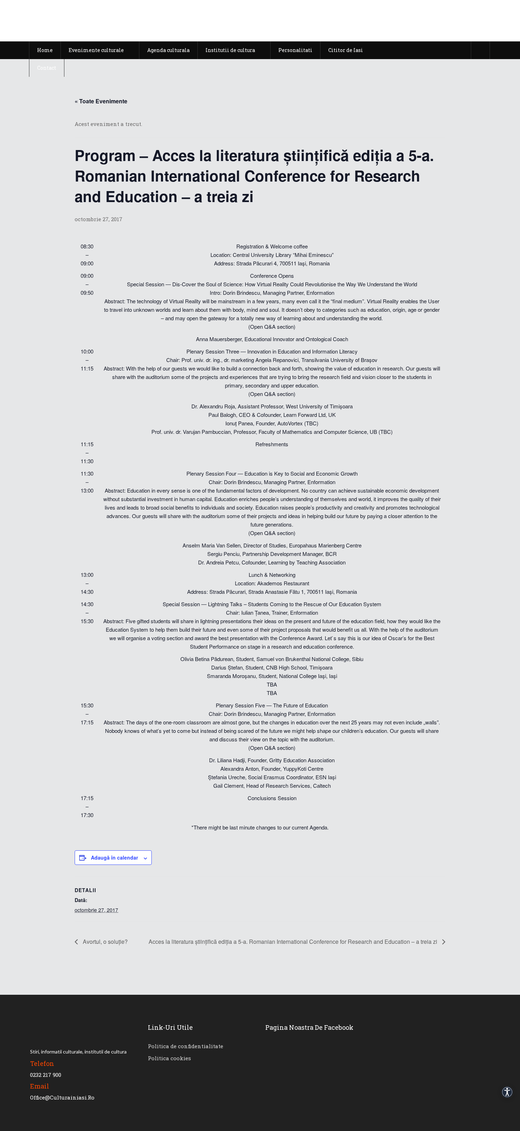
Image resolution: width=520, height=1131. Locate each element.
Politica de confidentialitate (185, 1046)
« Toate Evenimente (101, 101)
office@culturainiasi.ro (62, 1097)
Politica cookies (169, 1058)
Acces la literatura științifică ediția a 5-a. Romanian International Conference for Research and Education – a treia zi (294, 941)
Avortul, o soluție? (104, 941)
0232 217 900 (45, 1074)
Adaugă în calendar (114, 857)
